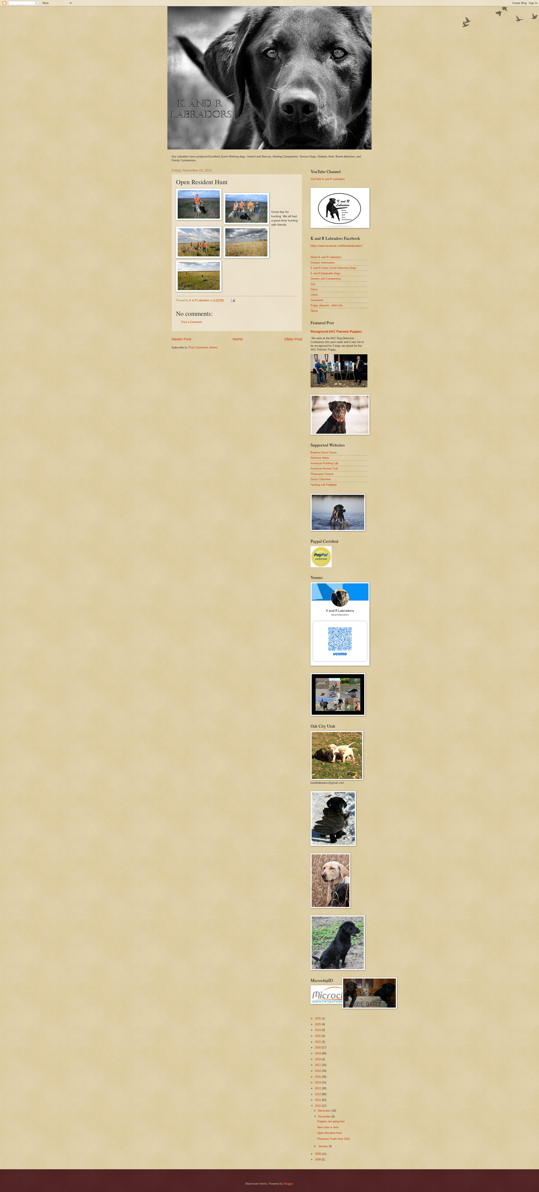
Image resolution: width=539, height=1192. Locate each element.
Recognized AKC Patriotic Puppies (336, 331)
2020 (318, 1047)
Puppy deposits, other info (327, 305)
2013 (318, 1088)
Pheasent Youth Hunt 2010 (333, 1138)
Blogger (288, 1183)
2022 (318, 1035)
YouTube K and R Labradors (328, 179)
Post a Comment (191, 322)
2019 (318, 1053)
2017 (318, 1065)
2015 (318, 1076)
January (323, 1146)
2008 (318, 1159)
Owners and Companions (326, 278)
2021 (318, 1041)
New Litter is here (328, 1127)
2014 (318, 1082)
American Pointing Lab (324, 463)
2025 (318, 1024)
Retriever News (320, 457)
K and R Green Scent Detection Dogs (333, 267)
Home (238, 339)
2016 (318, 1070)
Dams (314, 289)
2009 (318, 1153)
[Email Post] (233, 300)
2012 (318, 1094)
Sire (313, 284)
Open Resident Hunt (329, 1133)
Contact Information (323, 262)
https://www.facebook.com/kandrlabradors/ (336, 245)
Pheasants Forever (322, 474)
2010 (318, 1105)
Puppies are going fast (331, 1121)
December (324, 1110)
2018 (318, 1059)
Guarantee (317, 300)
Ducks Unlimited (321, 479)
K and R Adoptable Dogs (325, 273)
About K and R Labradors (326, 257)
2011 (318, 1099)
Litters (314, 294)
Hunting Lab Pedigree (324, 484)
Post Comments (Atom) (203, 347)
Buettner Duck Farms (324, 452)
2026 (318, 1018)
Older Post (293, 339)
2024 (318, 1030)
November (324, 1116)
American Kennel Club (324, 468)
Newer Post (181, 339)
